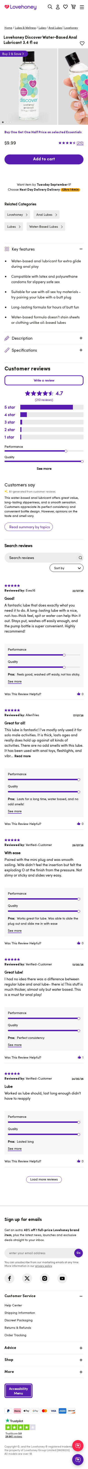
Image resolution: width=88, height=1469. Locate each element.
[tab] (44, 1315)
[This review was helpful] (79, 694)
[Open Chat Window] (77, 1459)
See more (44, 468)
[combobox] (66, 568)
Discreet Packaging (19, 1320)
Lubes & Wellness (25, 27)
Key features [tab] (23, 249)
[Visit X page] (27, 1278)
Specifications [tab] (24, 350)
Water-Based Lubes (43, 226)
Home (8, 27)
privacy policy (43, 1266)
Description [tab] (22, 338)
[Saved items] (82, 43)
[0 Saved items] (65, 7)
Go (78, 1252)
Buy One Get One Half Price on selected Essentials (43, 132)
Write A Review (44, 380)
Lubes (42, 27)
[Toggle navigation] (82, 7)
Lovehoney (44, 17)
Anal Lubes (55, 27)
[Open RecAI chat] (77, 1445)
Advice (10, 1348)
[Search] (50, 6)
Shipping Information (20, 1312)
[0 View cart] (73, 7)
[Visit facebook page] (9, 1278)
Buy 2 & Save (11, 54)
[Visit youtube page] (62, 1278)
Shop (9, 1360)
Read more (22, 756)
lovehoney (71, 27)
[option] (28, 86)
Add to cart (44, 159)
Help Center (13, 1305)
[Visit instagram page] (45, 1278)
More (9, 1372)
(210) (80, 143)
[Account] (57, 7)
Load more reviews (44, 1179)
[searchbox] (40, 558)
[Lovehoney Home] (20, 7)
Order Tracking (15, 1335)
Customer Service (20, 1296)
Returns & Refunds (18, 1327)
